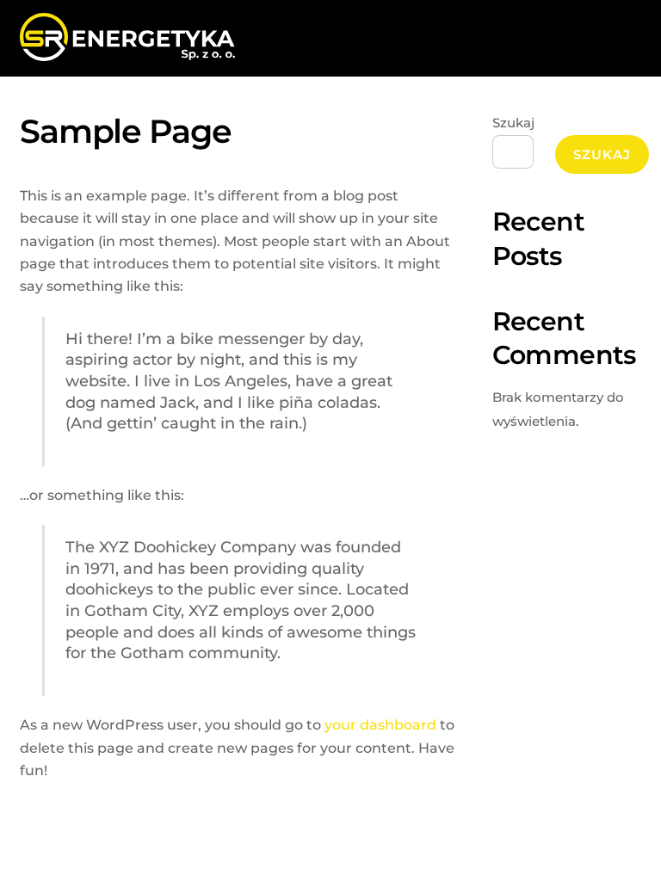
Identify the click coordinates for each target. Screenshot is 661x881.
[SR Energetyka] (127, 53)
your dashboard (380, 725)
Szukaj (513, 122)
